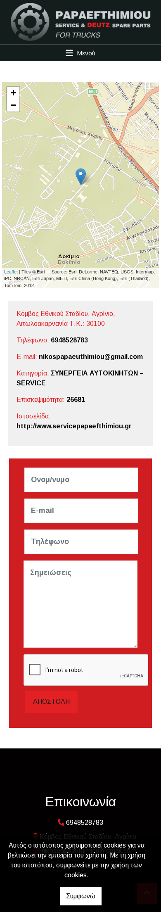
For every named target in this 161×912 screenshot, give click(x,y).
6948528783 (69, 340)
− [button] (13, 105)
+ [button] (13, 93)
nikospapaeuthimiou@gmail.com (91, 356)
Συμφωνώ (80, 896)
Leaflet (11, 271)
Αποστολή (51, 701)
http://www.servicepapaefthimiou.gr (74, 426)
